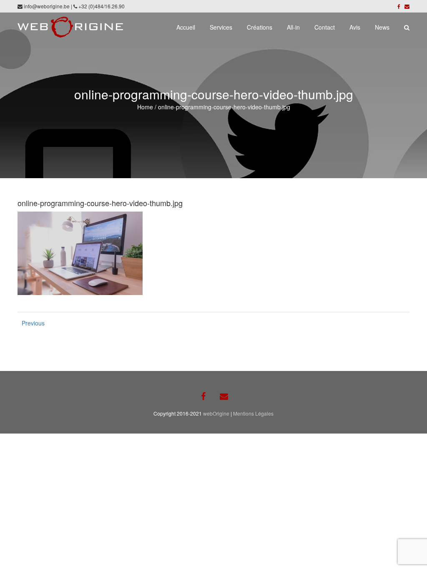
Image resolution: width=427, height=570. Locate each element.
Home (145, 107)
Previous (30, 323)
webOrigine (216, 413)
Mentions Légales (253, 413)
